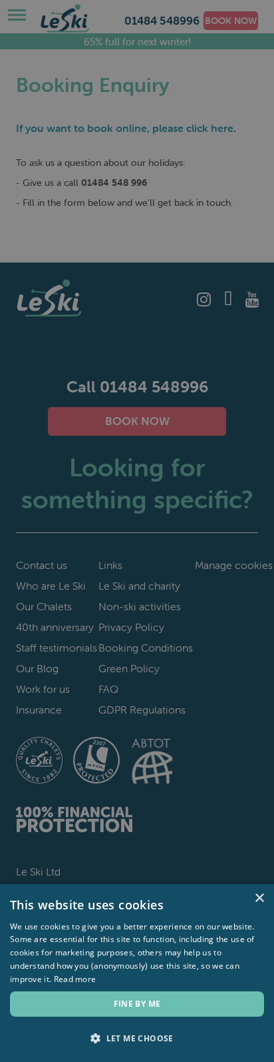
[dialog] (137, 531)
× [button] (259, 898)
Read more (75, 979)
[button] (137, 1039)
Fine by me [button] (137, 1003)
